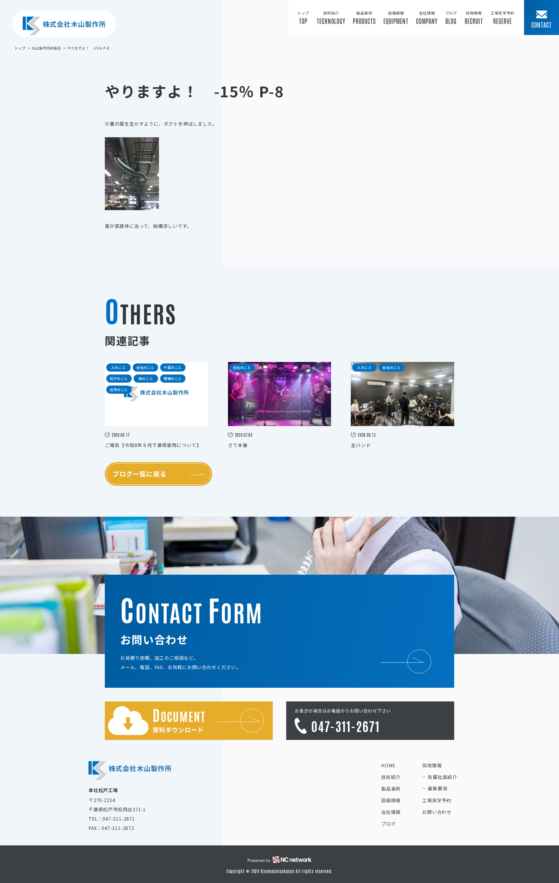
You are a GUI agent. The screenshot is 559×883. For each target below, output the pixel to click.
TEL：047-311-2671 (112, 818)
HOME (388, 765)
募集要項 (437, 788)
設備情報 (391, 800)
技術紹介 (391, 776)
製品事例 (391, 788)
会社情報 (391, 811)
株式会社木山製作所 (74, 24)
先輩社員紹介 (442, 776)
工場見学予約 (437, 800)
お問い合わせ (437, 811)
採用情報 (432, 765)
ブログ (388, 823)
